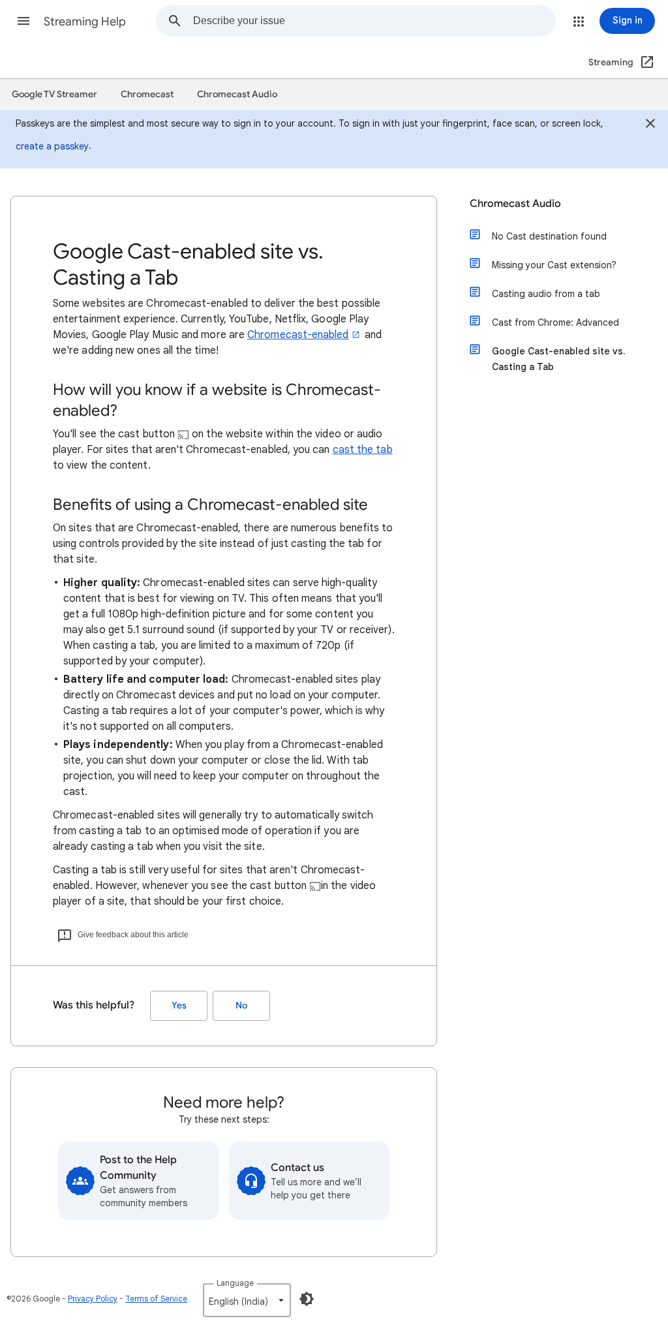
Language (235, 1283)
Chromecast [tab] (147, 94)
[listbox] (247, 1300)
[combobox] (374, 21)
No (241, 1005)
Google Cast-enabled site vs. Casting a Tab (558, 359)
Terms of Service (156, 1298)
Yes (179, 1005)
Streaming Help (85, 21)
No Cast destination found (549, 236)
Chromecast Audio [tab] (237, 94)
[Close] (650, 125)
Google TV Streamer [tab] (54, 94)
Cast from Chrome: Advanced (555, 322)
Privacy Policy (92, 1298)
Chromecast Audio (515, 203)
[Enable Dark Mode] (306, 1299)
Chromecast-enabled (297, 334)
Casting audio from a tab (546, 294)
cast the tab (363, 449)
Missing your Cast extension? (554, 265)
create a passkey (52, 146)
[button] (23, 21)
